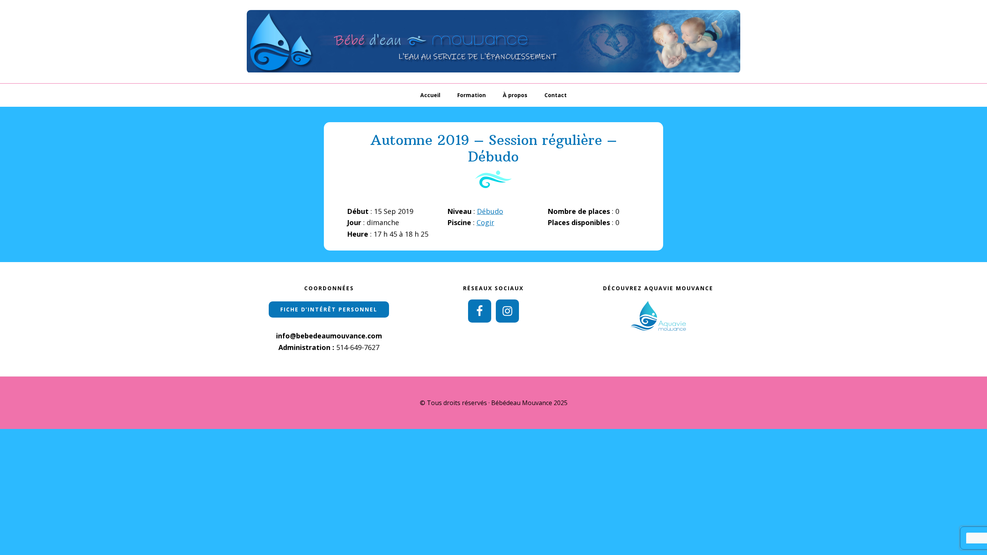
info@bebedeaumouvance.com (329, 335)
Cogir (485, 222)
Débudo (490, 211)
